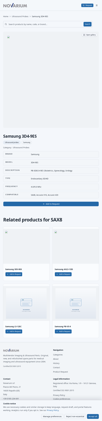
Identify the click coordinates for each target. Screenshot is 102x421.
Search (87, 24)
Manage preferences (52, 416)
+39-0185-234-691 (11, 398)
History (56, 363)
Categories (58, 354)
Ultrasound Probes (20, 16)
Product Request (60, 371)
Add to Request (53, 204)
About (55, 359)
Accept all (93, 416)
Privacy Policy (59, 395)
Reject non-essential (75, 416)
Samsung (26, 142)
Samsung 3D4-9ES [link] (40, 16)
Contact (56, 367)
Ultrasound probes (12, 142)
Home (5, 16)
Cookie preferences (61, 399)
